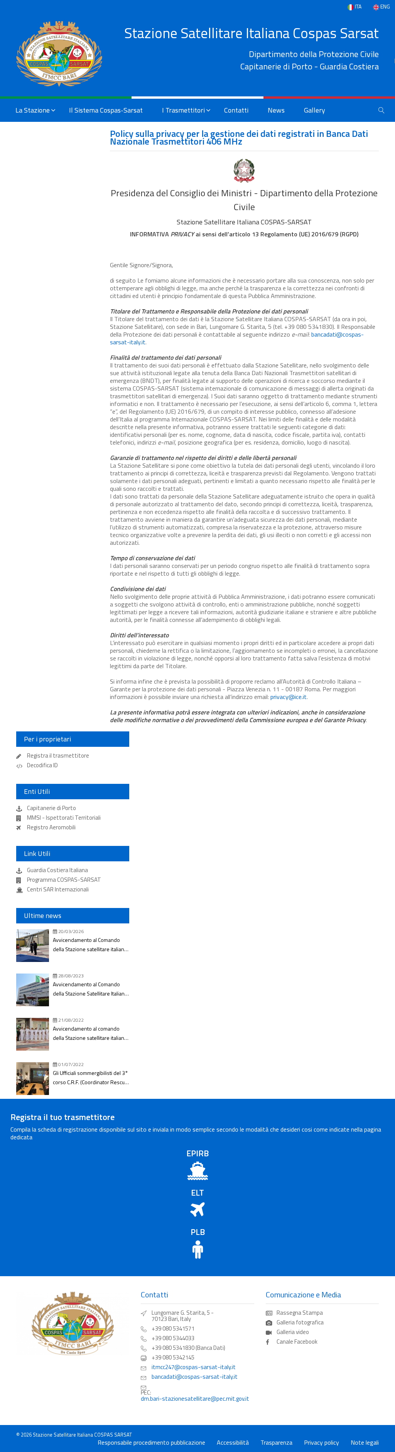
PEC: (195, 1396)
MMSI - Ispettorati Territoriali (64, 818)
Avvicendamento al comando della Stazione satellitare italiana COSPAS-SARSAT (90, 1033)
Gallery (314, 110)
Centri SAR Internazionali (58, 889)
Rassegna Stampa (300, 1313)
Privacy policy (321, 1442)
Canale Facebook (297, 1342)
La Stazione (32, 110)
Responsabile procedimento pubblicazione (151, 1442)
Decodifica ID (42, 765)
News (276, 110)
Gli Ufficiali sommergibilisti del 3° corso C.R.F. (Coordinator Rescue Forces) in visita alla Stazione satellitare (90, 1078)
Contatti (236, 110)
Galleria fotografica (300, 1322)
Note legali (365, 1442)
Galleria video (293, 1332)
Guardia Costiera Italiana (57, 870)
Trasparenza (276, 1442)
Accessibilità (233, 1442)
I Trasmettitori (183, 110)
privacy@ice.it (288, 696)
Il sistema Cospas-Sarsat (106, 110)
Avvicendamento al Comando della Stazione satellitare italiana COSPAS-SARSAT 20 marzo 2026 (91, 945)
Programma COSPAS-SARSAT (64, 880)
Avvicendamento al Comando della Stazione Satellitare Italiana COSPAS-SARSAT (90, 989)
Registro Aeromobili (51, 827)
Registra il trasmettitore (58, 756)
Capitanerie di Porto (51, 808)
